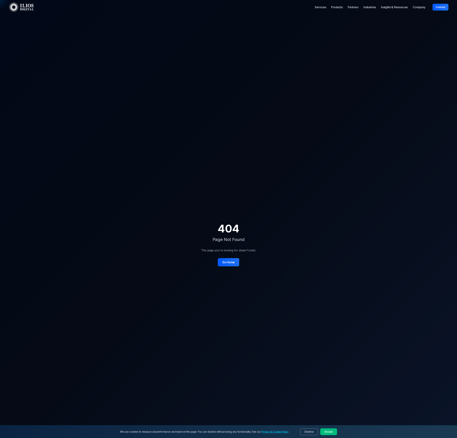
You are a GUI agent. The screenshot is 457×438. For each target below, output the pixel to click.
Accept (329, 431)
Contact (440, 7)
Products (337, 7)
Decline (309, 431)
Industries (369, 7)
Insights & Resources (394, 7)
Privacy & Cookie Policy (274, 431)
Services (320, 7)
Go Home (228, 262)
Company (419, 7)
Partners (353, 7)
